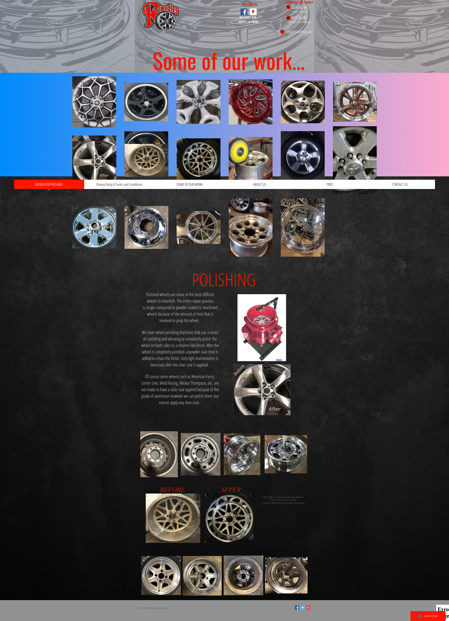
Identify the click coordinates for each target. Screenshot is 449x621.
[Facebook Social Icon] (243, 11)
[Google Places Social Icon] (253, 11)
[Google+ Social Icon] (308, 607)
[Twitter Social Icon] (302, 607)
